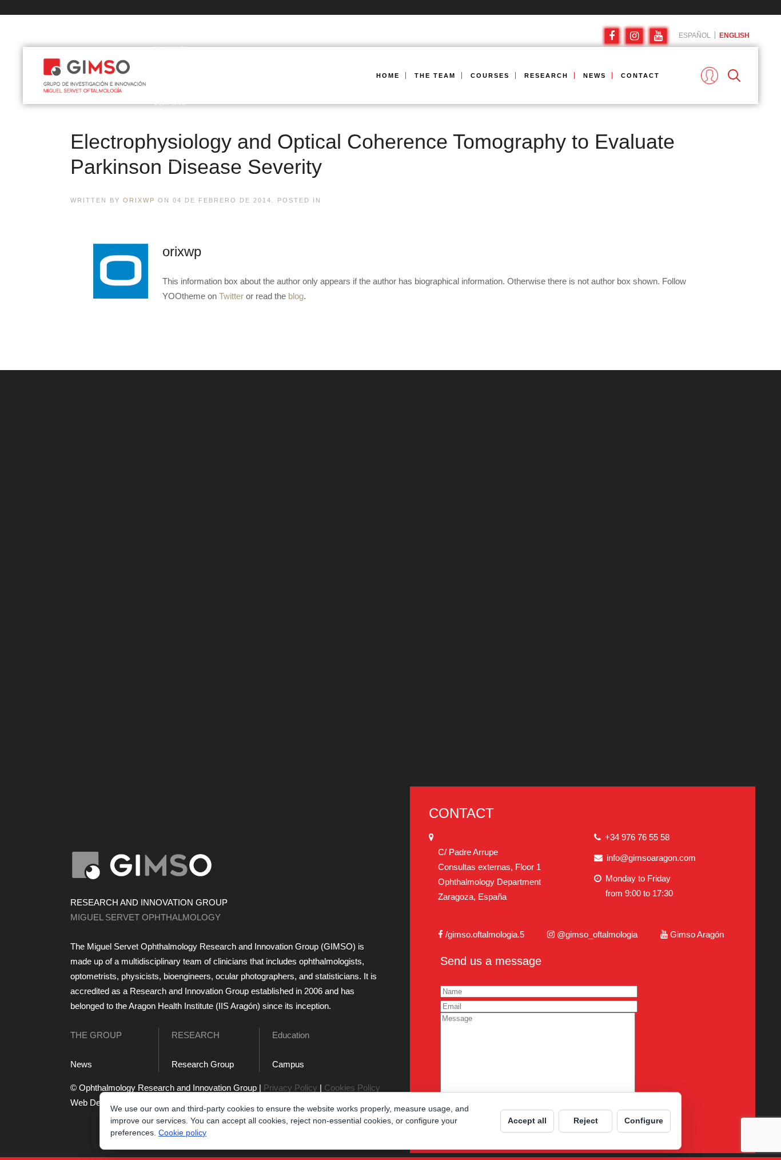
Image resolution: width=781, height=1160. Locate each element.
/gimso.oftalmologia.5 (484, 934)
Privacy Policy (290, 1088)
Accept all (527, 1120)
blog (296, 296)
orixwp (139, 200)
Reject (585, 1120)
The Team (435, 75)
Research (546, 75)
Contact (640, 75)
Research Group (203, 1064)
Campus (288, 1064)
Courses (490, 75)
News (594, 75)
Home (388, 75)
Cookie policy (182, 1132)
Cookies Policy (352, 1088)
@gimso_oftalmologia (597, 934)
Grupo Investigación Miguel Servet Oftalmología (94, 75)
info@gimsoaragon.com (651, 858)
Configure (643, 1120)
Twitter (231, 296)
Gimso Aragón (697, 934)
